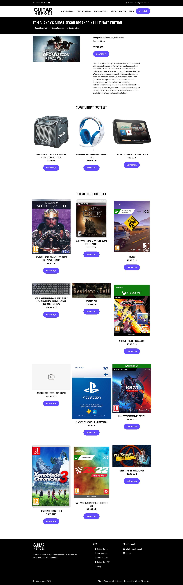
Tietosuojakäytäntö (132, 581)
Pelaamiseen (108, 38)
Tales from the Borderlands (131, 470)
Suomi (130, 3)
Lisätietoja (101, 54)
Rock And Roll (101, 11)
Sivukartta (145, 581)
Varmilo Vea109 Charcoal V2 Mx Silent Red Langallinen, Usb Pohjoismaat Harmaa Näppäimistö (51, 301)
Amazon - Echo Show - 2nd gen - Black (132, 154)
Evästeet (118, 581)
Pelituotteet (119, 38)
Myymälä (143, 11)
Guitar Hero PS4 (118, 11)
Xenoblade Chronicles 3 (51, 511)
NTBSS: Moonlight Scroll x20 (131, 341)
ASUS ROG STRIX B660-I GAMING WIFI (51, 393)
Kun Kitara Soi (84, 11)
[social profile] (49, 3)
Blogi (131, 11)
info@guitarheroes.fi (142, 3)
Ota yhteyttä (109, 581)
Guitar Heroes (67, 11)
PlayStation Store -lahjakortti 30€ (91, 422)
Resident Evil (91, 301)
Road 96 (132, 257)
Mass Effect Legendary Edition (131, 416)
